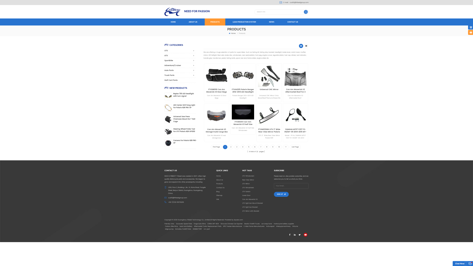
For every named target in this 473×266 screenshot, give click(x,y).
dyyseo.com (238, 220)
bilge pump (169, 229)
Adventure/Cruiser (172, 65)
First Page (216, 147)
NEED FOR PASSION (197, 11)
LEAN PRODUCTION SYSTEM (244, 22)
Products (215, 22)
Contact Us (220, 188)
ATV (166, 55)
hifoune (295, 226)
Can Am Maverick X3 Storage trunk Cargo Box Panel (217, 130)
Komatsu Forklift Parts (183, 229)
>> (286, 147)
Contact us (292, 22)
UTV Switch (246, 192)
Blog (218, 192)
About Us (219, 180)
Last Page (295, 147)
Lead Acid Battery (186, 226)
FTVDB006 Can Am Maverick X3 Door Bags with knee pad (216, 90)
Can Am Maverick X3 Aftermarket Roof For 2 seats (295, 90)
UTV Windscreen (248, 176)
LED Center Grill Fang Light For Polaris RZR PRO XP (184, 106)
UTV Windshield (248, 188)
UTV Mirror (246, 184)
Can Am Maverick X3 (250, 199)
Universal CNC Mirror (269, 89)
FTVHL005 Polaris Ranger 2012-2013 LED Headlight (243, 90)
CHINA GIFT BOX (213, 224)
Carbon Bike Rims (171, 226)
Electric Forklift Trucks (252, 224)
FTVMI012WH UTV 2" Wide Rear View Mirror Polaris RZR (269, 130)
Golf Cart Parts (171, 80)
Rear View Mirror (248, 180)
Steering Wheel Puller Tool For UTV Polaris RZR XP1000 (184, 130)
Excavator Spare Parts (184, 224)
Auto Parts (169, 70)
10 (279, 147)
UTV (166, 50)
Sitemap (219, 195)
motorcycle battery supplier (284, 224)
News (271, 22)
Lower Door (246, 195)
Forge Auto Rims (200, 224)
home (233, 33)
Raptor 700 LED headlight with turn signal (183, 95)
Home (173, 22)
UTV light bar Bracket (250, 207)
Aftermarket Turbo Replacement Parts (207, 226)
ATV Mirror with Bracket (250, 211)
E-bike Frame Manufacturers (254, 226)
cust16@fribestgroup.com (299, 2)
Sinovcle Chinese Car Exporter (232, 224)
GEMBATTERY (197, 229)
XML (217, 199)
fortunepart (270, 226)
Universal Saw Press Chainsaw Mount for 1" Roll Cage (184, 119)
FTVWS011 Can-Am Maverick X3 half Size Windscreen (243, 123)
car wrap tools (266, 224)
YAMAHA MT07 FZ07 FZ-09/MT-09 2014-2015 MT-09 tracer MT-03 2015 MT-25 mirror (295, 130)
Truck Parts (169, 75)
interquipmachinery (283, 226)
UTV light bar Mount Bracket (252, 203)
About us (193, 22)
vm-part (207, 229)
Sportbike (168, 60)
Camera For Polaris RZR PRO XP (184, 141)
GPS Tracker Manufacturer (232, 226)
